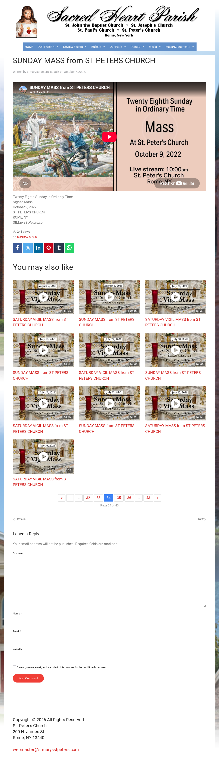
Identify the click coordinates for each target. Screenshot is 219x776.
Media (153, 46)
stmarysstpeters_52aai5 (43, 71)
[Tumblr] (59, 248)
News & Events (73, 46)
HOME (29, 46)
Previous (20, 519)
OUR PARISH (46, 46)
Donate (135, 46)
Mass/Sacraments (178, 46)
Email (17, 631)
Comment (18, 553)
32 (88, 498)
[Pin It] (48, 248)
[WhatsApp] (69, 248)
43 (148, 498)
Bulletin (96, 46)
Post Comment (28, 678)
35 (119, 498)
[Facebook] (17, 248)
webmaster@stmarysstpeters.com (46, 749)
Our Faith (116, 46)
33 (98, 498)
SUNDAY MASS (27, 237)
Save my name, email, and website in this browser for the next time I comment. (61, 667)
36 (129, 498)
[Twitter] (28, 248)
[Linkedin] (38, 248)
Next (201, 519)
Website (17, 649)
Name (17, 613)
